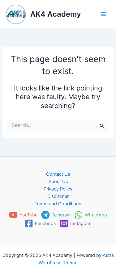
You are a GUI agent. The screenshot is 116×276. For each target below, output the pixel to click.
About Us (58, 181)
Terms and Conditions (58, 204)
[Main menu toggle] (103, 14)
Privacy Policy (58, 189)
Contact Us (58, 174)
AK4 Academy (55, 14)
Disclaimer (58, 196)
